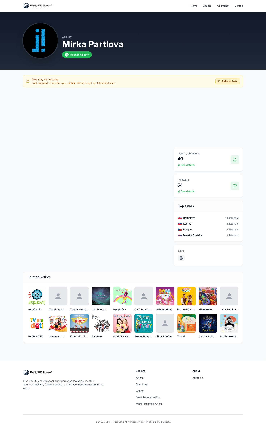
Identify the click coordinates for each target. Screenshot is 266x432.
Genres (239, 5)
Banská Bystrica (193, 235)
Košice (187, 223)
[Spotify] (181, 258)
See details (188, 164)
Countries (223, 5)
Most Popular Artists (148, 397)
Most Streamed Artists (149, 403)
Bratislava (189, 217)
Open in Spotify (79, 54)
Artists (207, 5)
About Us (197, 377)
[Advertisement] (133, 117)
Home (194, 5)
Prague (187, 229)
